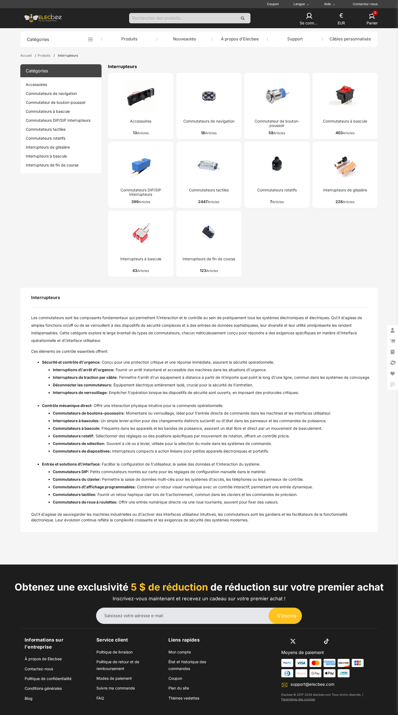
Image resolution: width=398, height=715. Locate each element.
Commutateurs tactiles (46, 129)
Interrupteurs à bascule (46, 156)
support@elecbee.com (312, 684)
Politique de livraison (114, 652)
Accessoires (36, 84)
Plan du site (178, 688)
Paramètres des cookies (298, 699)
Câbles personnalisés (350, 38)
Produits (129, 38)
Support (295, 38)
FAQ (100, 698)
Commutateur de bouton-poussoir (56, 102)
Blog (28, 698)
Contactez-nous (365, 4)
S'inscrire (286, 615)
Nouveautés (184, 38)
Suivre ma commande (115, 688)
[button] (309, 19)
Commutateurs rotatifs (45, 138)
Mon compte (179, 652)
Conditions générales (43, 688)
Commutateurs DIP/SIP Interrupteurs (58, 120)
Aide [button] (327, 4)
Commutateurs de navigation (51, 93)
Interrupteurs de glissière (48, 147)
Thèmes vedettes (183, 698)
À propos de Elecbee (43, 658)
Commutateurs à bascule (48, 111)
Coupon (273, 4)
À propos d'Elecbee (240, 38)
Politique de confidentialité (48, 678)
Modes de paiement (114, 678)
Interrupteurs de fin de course (52, 165)
